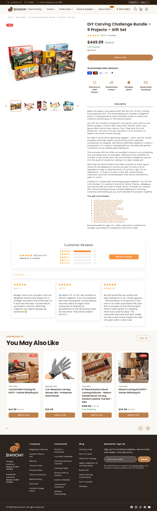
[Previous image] (6, 106)
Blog (81, 444)
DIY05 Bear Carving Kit (104, 211)
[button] (133, 2)
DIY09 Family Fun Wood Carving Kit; (111, 218)
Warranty (33, 484)
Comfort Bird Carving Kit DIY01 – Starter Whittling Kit (23, 391)
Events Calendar (62, 480)
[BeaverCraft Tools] (17, 9)
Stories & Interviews (59, 450)
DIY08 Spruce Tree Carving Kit (108, 216)
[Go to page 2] (8, 428)
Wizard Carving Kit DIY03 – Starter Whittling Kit (133, 391)
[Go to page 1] (6, 428)
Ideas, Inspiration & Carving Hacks (88, 464)
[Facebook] (131, 507)
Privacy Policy (36, 470)
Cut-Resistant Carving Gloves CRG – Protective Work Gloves (58, 392)
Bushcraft (84, 470)
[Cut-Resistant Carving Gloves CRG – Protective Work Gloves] (60, 368)
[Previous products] (140, 428)
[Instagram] (136, 507)
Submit (144, 459)
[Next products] (148, 428)
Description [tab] (120, 104)
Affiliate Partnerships (60, 492)
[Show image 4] (55, 105)
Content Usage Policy (36, 489)
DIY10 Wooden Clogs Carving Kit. (109, 221)
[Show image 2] (29, 105)
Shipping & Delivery (38, 449)
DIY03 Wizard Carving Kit (105, 205)
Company (34, 444)
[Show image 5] (68, 105)
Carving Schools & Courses (63, 462)
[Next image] (78, 106)
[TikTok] (140, 507)
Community (60, 444)
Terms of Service (37, 474)
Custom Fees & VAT (36, 455)
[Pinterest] (144, 507)
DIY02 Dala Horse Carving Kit (107, 203)
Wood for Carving (87, 458)
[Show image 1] (15, 105)
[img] (20, 284)
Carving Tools (85, 449)
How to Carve (85, 454)
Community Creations (60, 485)
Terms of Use (35, 465)
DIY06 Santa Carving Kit (105, 213)
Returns (33, 461)
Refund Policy (35, 479)
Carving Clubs (61, 468)
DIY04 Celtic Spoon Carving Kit (108, 208)
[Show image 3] (42, 105)
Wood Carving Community (86, 475)
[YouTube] (149, 507)
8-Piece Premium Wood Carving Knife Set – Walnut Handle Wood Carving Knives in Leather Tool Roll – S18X (97, 395)
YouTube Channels (63, 456)
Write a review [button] (124, 256)
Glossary (83, 486)
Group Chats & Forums (61, 474)
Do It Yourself (85, 482)
